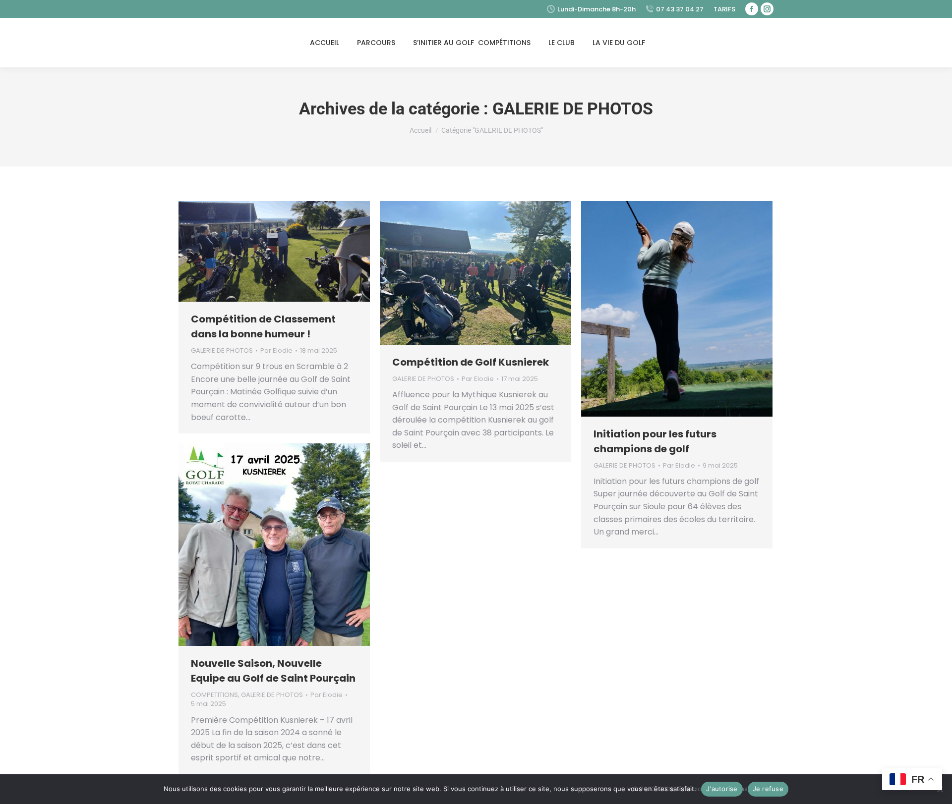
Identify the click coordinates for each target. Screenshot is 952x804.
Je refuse (768, 789)
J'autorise (722, 789)
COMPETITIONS (214, 694)
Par (276, 350)
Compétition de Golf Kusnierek (470, 362)
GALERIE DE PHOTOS (222, 350)
